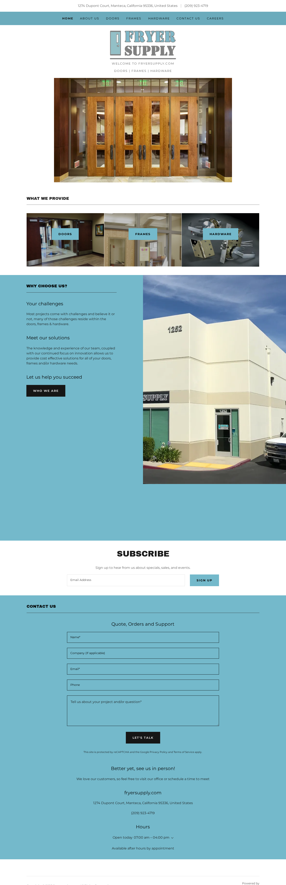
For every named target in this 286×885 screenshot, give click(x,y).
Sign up (204, 580)
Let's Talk (143, 738)
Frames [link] (133, 18)
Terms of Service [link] (184, 752)
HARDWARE (221, 234)
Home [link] (67, 18)
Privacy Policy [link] (158, 752)
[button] (171, 838)
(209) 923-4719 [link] (196, 6)
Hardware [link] (159, 18)
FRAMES (143, 234)
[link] (143, 45)
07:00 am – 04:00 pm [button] (151, 837)
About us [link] (89, 18)
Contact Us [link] (188, 18)
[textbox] (126, 580)
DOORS (65, 234)
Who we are (46, 391)
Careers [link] (215, 18)
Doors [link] (113, 18)
